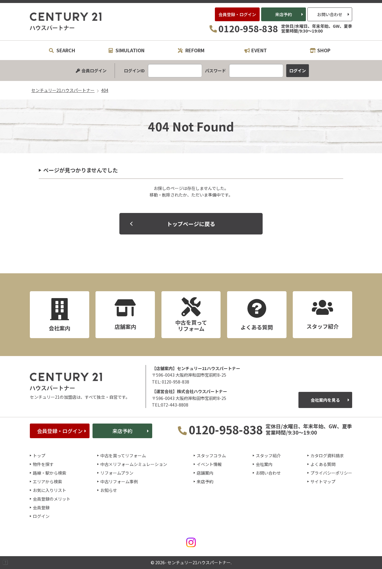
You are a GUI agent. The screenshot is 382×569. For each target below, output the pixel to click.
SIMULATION (129, 50)
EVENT (259, 50)
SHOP (323, 50)
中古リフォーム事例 (119, 481)
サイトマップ (322, 481)
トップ (39, 455)
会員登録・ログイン (237, 14)
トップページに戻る (191, 224)
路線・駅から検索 (49, 473)
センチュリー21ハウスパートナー (66, 21)
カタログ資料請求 (327, 455)
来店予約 (283, 14)
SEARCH (65, 50)
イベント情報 (209, 464)
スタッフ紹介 (268, 455)
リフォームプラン (116, 473)
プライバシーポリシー (331, 473)
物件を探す (43, 464)
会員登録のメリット (51, 499)
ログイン (41, 516)
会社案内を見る (325, 400)
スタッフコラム (211, 455)
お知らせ (108, 490)
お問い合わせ (329, 14)
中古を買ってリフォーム (123, 455)
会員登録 (41, 507)
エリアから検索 (47, 481)
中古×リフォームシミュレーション (133, 464)
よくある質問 (322, 464)
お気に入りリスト (49, 490)
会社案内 (264, 464)
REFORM (194, 50)
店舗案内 (205, 473)
